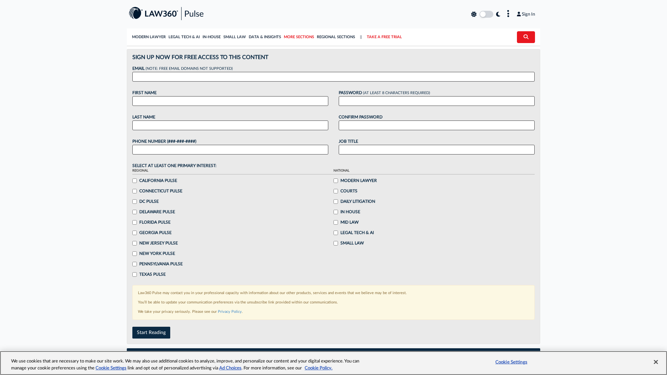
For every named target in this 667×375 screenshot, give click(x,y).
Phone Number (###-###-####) (164, 141)
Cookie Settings (111, 368)
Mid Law (349, 222)
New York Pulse (157, 253)
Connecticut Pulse (160, 191)
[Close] (656, 362)
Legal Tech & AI (184, 37)
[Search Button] (526, 37)
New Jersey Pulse (158, 243)
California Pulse (158, 180)
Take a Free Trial (384, 37)
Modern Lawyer (149, 37)
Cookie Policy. (318, 368)
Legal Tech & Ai (357, 233)
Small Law (234, 37)
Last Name (143, 117)
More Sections (299, 37)
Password (384, 93)
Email (182, 68)
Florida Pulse (155, 222)
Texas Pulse (152, 274)
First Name (144, 93)
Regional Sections (336, 37)
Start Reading (151, 332)
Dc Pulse (149, 201)
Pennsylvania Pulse (161, 264)
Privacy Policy (230, 312)
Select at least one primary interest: (174, 166)
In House (350, 212)
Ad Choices (230, 368)
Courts (348, 191)
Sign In (528, 14)
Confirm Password (360, 117)
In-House (212, 37)
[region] (333, 363)
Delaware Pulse (157, 212)
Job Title (348, 141)
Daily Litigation (357, 201)
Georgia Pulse (155, 233)
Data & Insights (265, 37)
